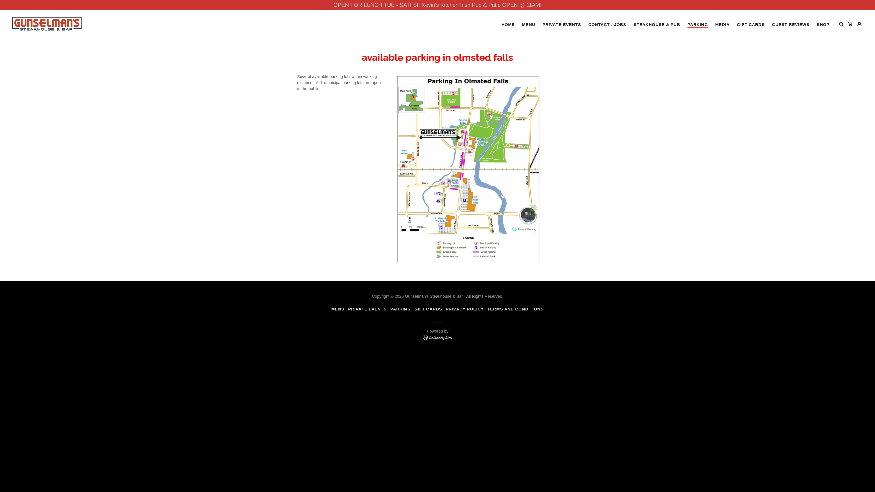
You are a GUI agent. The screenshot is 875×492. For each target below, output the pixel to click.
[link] (47, 23)
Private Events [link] (562, 24)
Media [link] (722, 24)
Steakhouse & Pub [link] (657, 24)
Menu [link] (528, 24)
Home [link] (508, 24)
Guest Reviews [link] (791, 24)
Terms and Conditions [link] (515, 309)
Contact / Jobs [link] (607, 24)
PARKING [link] (697, 24)
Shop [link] (823, 24)
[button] (859, 24)
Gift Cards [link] (750, 24)
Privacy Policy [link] (465, 309)
